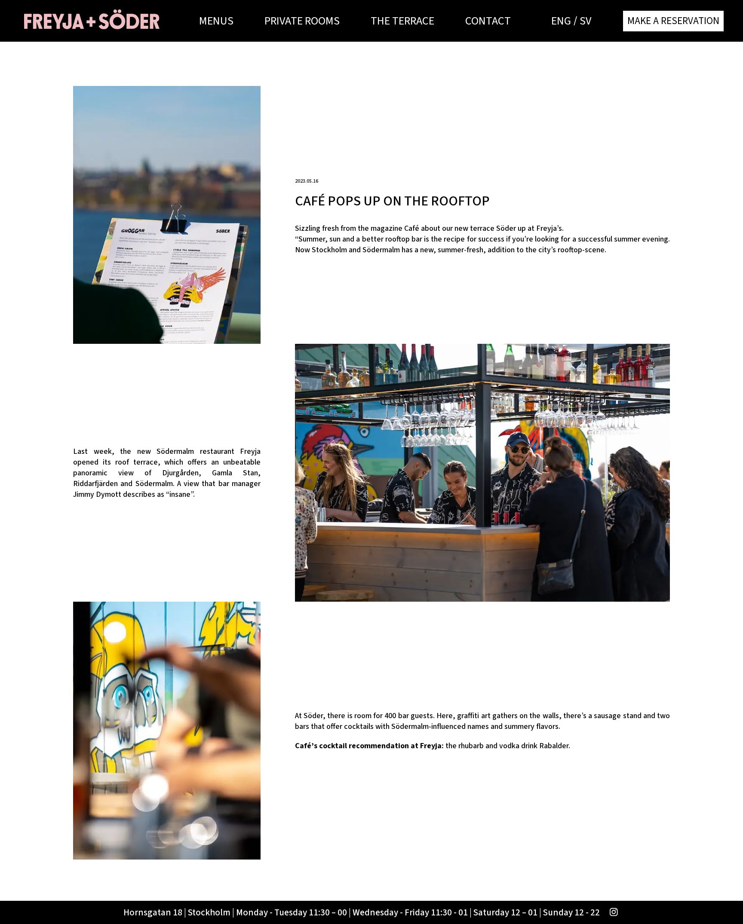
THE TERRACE (402, 21)
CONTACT (488, 21)
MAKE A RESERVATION (673, 21)
